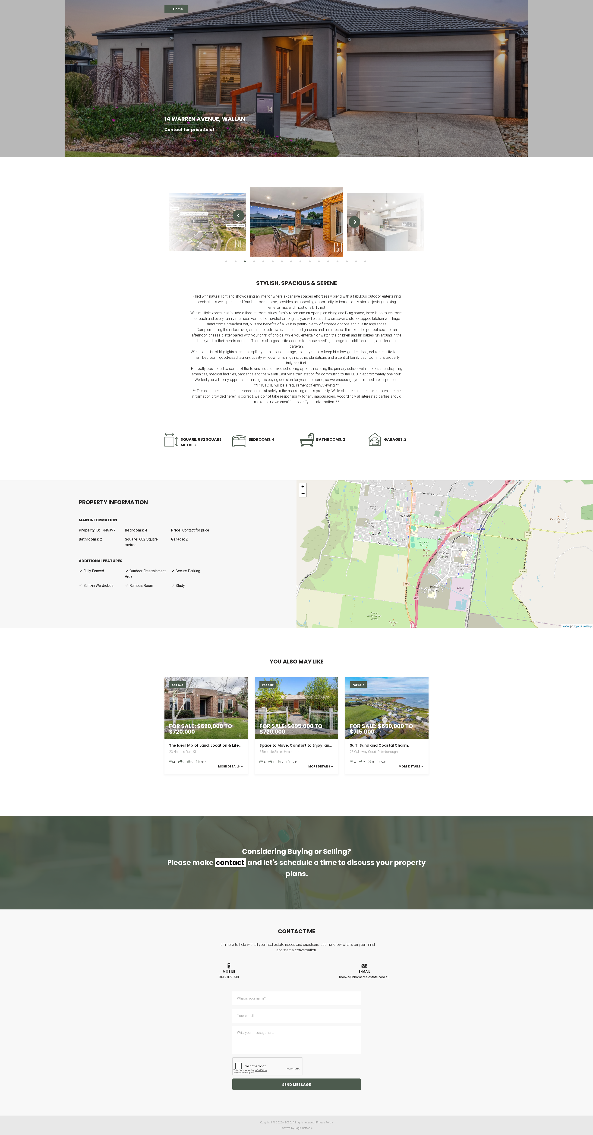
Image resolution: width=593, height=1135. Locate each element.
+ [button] (302, 486)
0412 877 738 (229, 977)
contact (230, 862)
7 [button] (282, 261)
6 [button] (273, 261)
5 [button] (263, 261)
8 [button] (291, 261)
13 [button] (337, 261)
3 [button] (245, 261)
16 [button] (365, 261)
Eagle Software (303, 1128)
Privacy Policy (324, 1122)
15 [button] (356, 261)
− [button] (303, 493)
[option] (207, 222)
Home (177, 9)
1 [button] (226, 261)
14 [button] (347, 261)
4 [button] (254, 261)
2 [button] (236, 261)
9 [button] (300, 261)
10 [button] (310, 261)
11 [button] (319, 261)
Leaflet (565, 626)
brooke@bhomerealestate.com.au (364, 977)
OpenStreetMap (583, 626)
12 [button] (328, 261)
